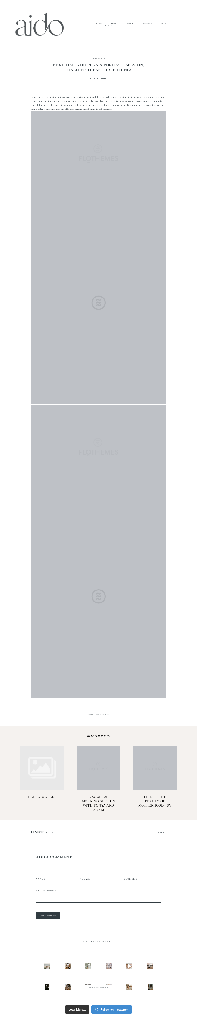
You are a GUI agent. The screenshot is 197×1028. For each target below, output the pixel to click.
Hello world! (42, 779)
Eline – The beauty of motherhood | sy (155, 779)
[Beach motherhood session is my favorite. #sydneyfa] (47, 966)
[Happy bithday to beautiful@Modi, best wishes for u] (109, 966)
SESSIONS (147, 24)
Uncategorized (98, 78)
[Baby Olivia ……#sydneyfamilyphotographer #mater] (129, 966)
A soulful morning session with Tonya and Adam (99, 779)
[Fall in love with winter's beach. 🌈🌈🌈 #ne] (150, 966)
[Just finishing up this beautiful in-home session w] (68, 966)
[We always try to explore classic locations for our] (68, 987)
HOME (99, 24)
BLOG (164, 24)
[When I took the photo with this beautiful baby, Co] (129, 987)
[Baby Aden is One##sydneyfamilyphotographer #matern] (88, 966)
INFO (113, 24)
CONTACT (109, 26)
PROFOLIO (129, 24)
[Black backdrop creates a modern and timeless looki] (47, 987)
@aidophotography (98, 987)
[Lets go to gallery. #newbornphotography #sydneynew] (150, 987)
